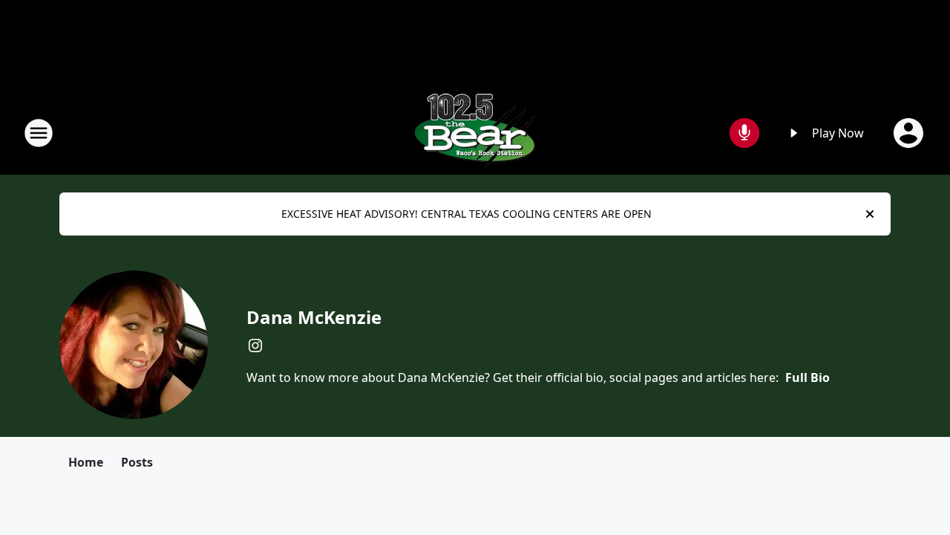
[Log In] (910, 133)
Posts (137, 462)
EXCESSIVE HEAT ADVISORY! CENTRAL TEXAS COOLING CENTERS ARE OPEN (466, 214)
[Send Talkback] (744, 133)
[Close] (870, 214)
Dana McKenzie (313, 317)
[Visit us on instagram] (255, 345)
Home (85, 462)
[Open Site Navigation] (38, 133)
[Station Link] (475, 133)
